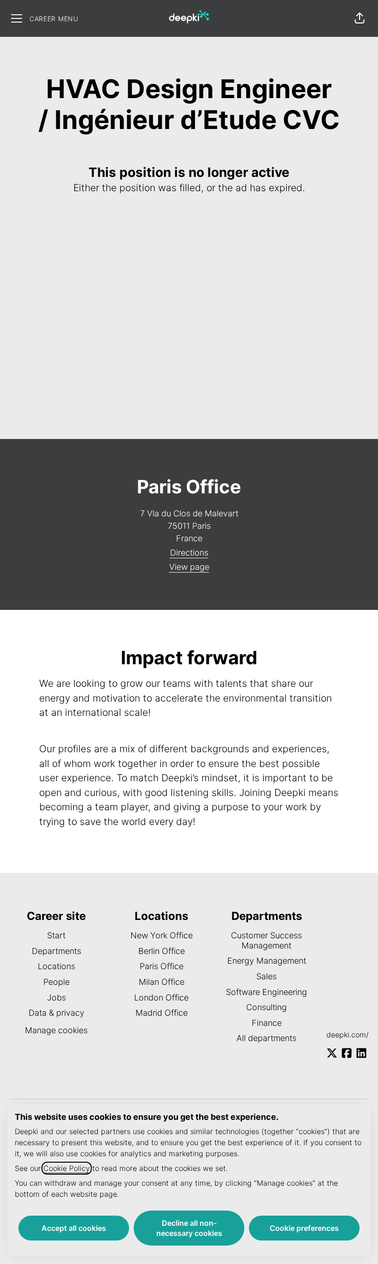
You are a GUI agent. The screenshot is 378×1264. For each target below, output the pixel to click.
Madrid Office (162, 1013)
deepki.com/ (347, 1034)
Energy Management (266, 961)
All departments (266, 1038)
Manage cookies (56, 1030)
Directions (189, 552)
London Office (161, 997)
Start (56, 935)
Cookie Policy (66, 1168)
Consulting (266, 1007)
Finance (267, 1023)
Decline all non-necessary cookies (189, 1228)
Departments (56, 951)
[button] (359, 18)
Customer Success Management (266, 940)
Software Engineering (266, 992)
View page (189, 567)
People (56, 982)
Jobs (56, 997)
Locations (56, 966)
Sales (266, 976)
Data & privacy (56, 1013)
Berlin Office (161, 951)
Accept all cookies (73, 1228)
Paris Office (161, 966)
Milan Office (161, 982)
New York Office (161, 935)
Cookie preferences (304, 1228)
